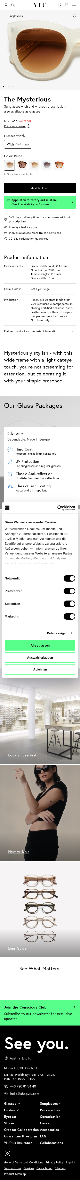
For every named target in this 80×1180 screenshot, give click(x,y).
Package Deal (51, 1110)
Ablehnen (40, 669)
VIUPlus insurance (18, 1143)
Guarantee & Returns (21, 1136)
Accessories (49, 1129)
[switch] (69, 591)
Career (45, 1123)
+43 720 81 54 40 (23, 1086)
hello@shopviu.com (24, 1093)
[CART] (66, 5)
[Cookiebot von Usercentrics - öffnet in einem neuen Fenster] (57, 508)
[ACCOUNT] (5, 5)
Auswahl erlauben (40, 657)
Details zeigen (57, 633)
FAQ (43, 1136)
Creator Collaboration (21, 1129)
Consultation (50, 1116)
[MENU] (74, 5)
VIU (40, 5)
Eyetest (10, 1116)
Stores (9, 1123)
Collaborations (51, 1143)
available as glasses (25, 111)
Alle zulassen (40, 645)
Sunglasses (15, 16)
